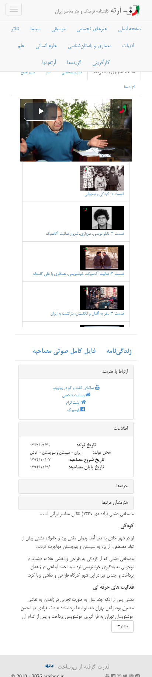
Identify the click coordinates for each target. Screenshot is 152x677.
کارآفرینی (101, 63)
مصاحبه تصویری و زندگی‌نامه (114, 72)
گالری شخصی (72, 72)
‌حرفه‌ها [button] (122, 486)
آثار (48, 72)
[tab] (76, 372)
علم (21, 46)
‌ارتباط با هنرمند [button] (115, 372)
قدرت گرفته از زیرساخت (82, 667)
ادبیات (128, 46)
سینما (35, 29)
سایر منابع (28, 72)
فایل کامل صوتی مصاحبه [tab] (63, 351)
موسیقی (58, 29)
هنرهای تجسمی (91, 29)
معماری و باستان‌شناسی (89, 46)
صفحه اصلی (129, 29)
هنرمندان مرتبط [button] (115, 503)
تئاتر (15, 29)
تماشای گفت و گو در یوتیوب (73, 388)
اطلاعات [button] (121, 429)
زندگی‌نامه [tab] (118, 351)
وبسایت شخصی (74, 395)
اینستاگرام (73, 402)
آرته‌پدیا (49, 63)
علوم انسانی (46, 46)
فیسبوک (73, 410)
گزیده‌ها (74, 63)
